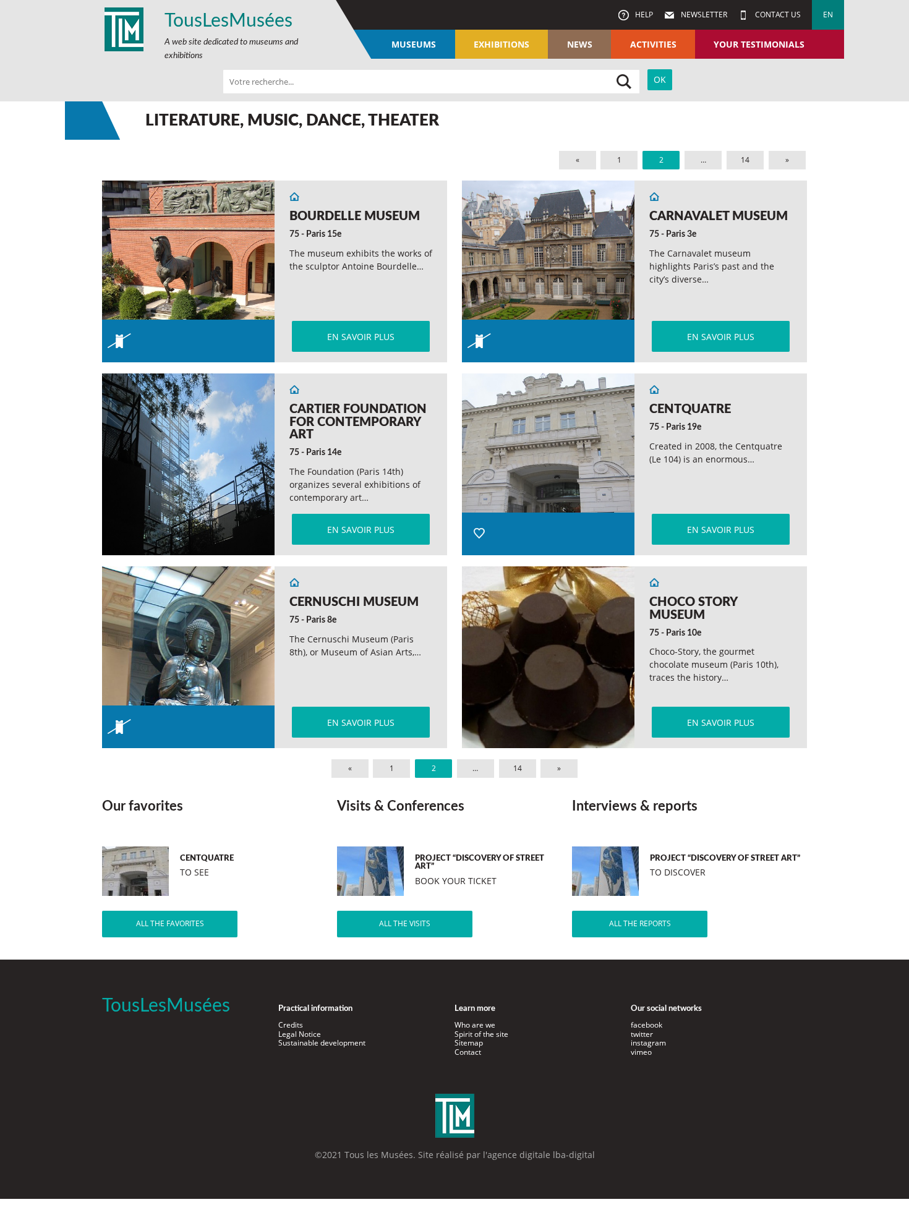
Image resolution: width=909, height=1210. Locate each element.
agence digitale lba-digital (541, 1155)
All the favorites (170, 923)
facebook (646, 1025)
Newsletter (703, 14)
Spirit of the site (481, 1034)
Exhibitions (501, 44)
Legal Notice (299, 1034)
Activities (653, 44)
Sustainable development (321, 1042)
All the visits (404, 923)
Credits (290, 1025)
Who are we (474, 1025)
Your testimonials (759, 44)
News (579, 44)
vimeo (641, 1052)
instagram (648, 1042)
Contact (467, 1052)
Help (643, 14)
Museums (413, 44)
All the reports (640, 923)
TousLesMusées (228, 21)
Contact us (777, 14)
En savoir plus (361, 337)
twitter (642, 1034)
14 (745, 160)
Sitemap (468, 1042)
